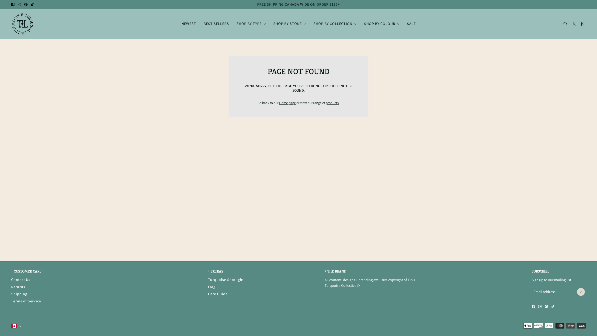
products (332, 103)
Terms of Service (26, 301)
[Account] (574, 23)
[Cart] (583, 23)
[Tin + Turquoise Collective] (22, 24)
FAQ (211, 286)
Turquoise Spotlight (226, 279)
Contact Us (20, 279)
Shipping (19, 293)
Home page (287, 103)
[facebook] (12, 4)
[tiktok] (32, 4)
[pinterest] (25, 4)
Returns (18, 286)
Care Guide (218, 293)
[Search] (565, 23)
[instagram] (19, 4)
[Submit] (581, 292)
